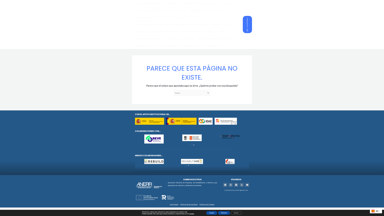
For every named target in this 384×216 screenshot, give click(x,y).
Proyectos (201, 38)
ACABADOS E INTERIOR (190, 3)
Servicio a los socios (142, 45)
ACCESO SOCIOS (227, 3)
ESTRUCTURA (161, 17)
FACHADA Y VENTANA (178, 17)
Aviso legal (157, 10)
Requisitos (228, 38)
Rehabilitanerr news (215, 38)
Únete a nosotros (213, 45)
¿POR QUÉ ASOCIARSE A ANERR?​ (148, 3)
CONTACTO (210, 10)
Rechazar (224, 213)
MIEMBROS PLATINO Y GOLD (192, 31)
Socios (154, 45)
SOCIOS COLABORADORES (170, 45)
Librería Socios (141, 31)
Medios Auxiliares (172, 31)
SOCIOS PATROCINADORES (193, 45)
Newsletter (210, 31)
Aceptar (211, 213)
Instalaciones (215, 24)
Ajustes (236, 213)
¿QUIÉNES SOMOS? (170, 3)
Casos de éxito (169, 10)
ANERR (138, 10)
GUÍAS (201, 17)
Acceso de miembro (209, 3)
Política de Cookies (207, 205)
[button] (217, 3)
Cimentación (181, 10)
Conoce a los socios (195, 10)
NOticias (221, 31)
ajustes (191, 214)
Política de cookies (170, 38)
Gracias (193, 17)
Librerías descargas (155, 31)
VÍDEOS (225, 45)
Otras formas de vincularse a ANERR (148, 38)
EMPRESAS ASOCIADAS (144, 17)
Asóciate (147, 10)
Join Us (226, 24)
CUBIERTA (222, 10)
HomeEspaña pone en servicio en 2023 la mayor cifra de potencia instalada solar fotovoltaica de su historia (172, 24)
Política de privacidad (187, 38)
